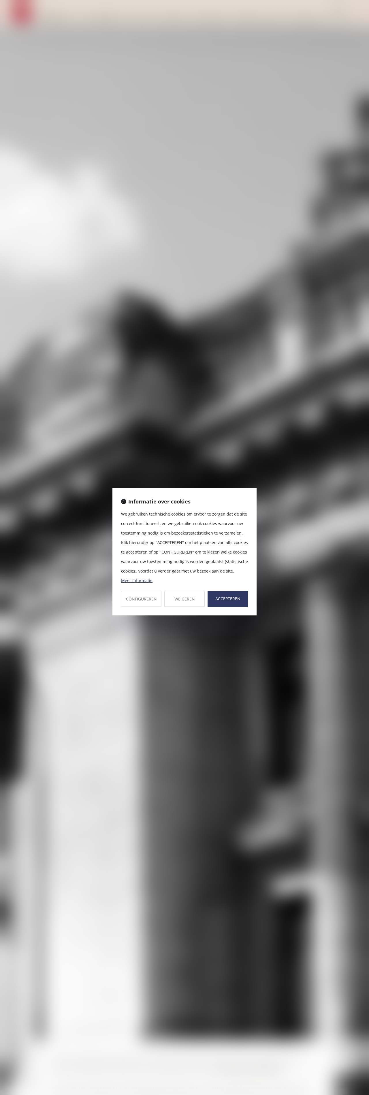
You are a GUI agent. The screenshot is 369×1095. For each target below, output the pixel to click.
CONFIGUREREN (141, 599)
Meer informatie (137, 580)
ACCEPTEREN (227, 598)
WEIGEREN (184, 599)
